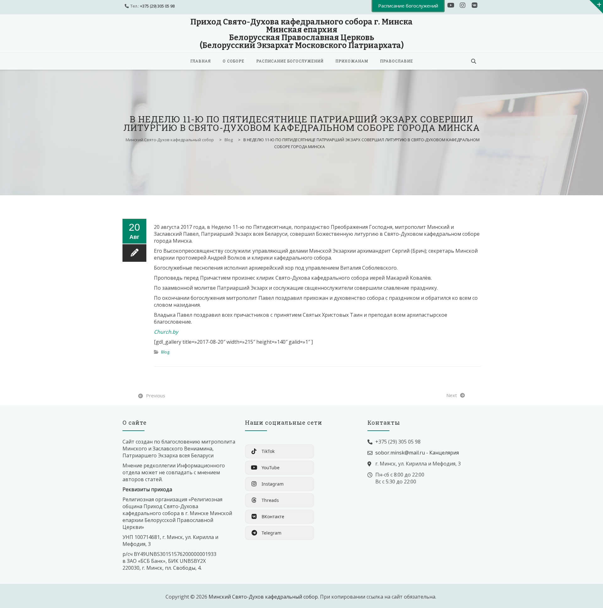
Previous (155, 395)
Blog (165, 352)
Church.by (166, 331)
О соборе (233, 60)
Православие (396, 60)
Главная (200, 60)
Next (451, 395)
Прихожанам (351, 60)
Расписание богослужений (289, 60)
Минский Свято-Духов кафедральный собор (263, 596)
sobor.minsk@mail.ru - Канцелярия (417, 452)
